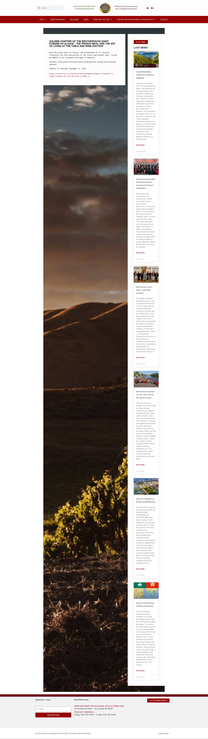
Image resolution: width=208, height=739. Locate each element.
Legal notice (163, 733)
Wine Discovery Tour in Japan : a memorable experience (144, 290)
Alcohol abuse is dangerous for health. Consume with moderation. (63, 733)
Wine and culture (101, 19)
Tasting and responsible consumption (135, 19)
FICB (41, 19)
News (86, 19)
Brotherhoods (58, 19)
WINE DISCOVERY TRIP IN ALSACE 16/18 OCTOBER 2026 (99, 706)
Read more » (141, 145)
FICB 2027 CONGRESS (84, 712)
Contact (164, 19)
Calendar (74, 19)
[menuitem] (147, 8)
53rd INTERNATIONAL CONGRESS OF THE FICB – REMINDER (145, 75)
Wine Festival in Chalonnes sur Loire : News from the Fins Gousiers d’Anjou (145, 395)
